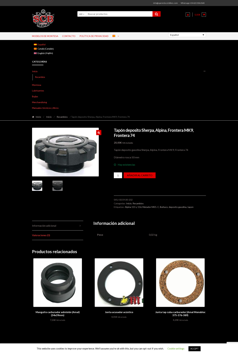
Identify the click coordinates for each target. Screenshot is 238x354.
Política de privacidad (93, 36)
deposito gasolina (178, 207)
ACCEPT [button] (194, 348)
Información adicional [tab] (44, 225)
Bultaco (164, 207)
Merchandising (39, 102)
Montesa (36, 85)
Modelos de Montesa (45, 36)
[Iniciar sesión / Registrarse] (188, 14)
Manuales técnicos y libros (45, 108)
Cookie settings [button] (175, 348)
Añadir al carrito (139, 175)
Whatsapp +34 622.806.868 (192, 3)
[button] (98, 132)
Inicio (35, 71)
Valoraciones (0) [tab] (41, 235)
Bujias (35, 96)
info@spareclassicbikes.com (165, 3)
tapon (190, 207)
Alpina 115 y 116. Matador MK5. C (142, 207)
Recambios (40, 77)
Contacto (68, 36)
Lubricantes (38, 90)
